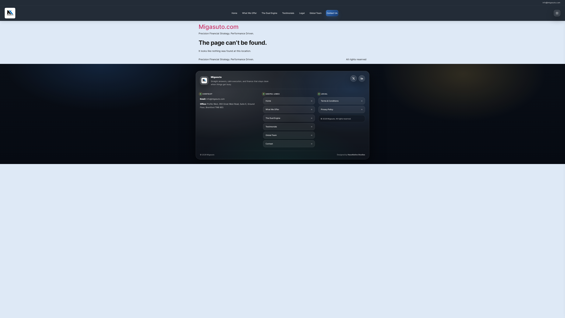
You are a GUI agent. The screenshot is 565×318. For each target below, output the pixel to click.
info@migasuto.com (551, 2)
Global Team (315, 13)
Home (234, 13)
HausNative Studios (356, 155)
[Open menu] (557, 13)
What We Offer (249, 13)
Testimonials (288, 13)
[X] (353, 78)
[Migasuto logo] (204, 80)
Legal (302, 13)
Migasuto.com (219, 26)
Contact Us (332, 13)
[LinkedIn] (362, 78)
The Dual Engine (269, 13)
